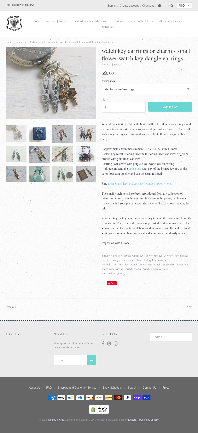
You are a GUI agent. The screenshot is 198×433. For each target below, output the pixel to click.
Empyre (132, 419)
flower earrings (154, 255)
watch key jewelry (164, 264)
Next (189, 307)
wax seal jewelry (56, 21)
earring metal (109, 81)
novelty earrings (110, 260)
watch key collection (27, 42)
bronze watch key (133, 255)
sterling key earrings (154, 260)
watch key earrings (141, 264)
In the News (13, 334)
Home (9, 42)
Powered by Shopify (147, 419)
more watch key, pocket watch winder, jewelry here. (140, 183)
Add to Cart (170, 107)
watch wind (183, 264)
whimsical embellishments (90, 21)
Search (132, 387)
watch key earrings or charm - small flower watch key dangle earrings (77, 42)
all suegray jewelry (170, 21)
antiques (119, 21)
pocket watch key (131, 260)
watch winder (133, 269)
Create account (129, 5)
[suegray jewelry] (14, 29)
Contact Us (149, 387)
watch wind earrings (113, 269)
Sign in (111, 5)
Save (113, 283)
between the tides (140, 21)
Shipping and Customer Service (77, 387)
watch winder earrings (155, 269)
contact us (108, 26)
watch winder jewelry (114, 273)
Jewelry (168, 255)
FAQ (49, 387)
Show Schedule (112, 387)
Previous (11, 307)
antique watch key (112, 255)
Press (165, 387)
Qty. (104, 99)
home (37, 21)
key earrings (181, 255)
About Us (34, 387)
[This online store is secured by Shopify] (99, 412)
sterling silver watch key (115, 264)
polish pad (135, 168)
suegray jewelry (111, 64)
